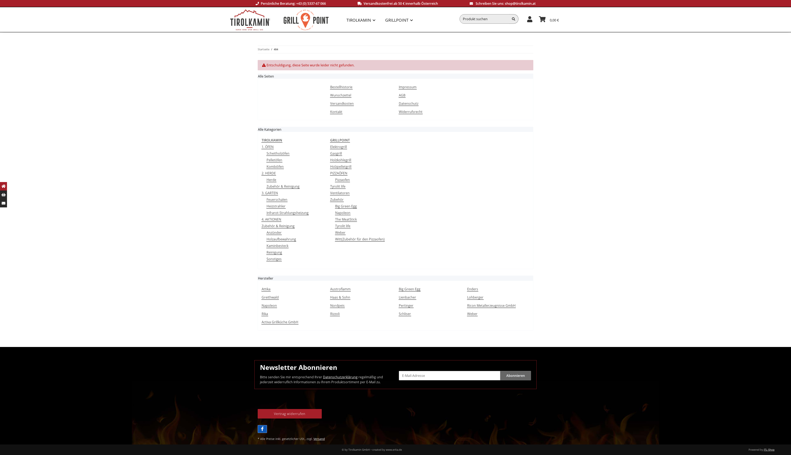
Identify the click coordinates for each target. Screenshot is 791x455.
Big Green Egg (346, 206)
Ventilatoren (340, 193)
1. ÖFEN (268, 147)
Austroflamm (340, 289)
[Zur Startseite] (3, 186)
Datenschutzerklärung (340, 377)
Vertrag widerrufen (289, 413)
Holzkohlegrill (340, 160)
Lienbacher (407, 297)
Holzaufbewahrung (281, 239)
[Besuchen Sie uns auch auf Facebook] (262, 429)
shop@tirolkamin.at (520, 3)
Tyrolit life (337, 186)
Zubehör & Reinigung (283, 186)
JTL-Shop (769, 449)
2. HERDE (269, 173)
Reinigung (274, 252)
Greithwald (270, 297)
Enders (472, 289)
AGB (402, 95)
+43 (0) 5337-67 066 (311, 3)
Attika (266, 289)
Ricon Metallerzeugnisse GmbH (491, 305)
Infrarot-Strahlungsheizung (288, 212)
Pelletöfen (274, 160)
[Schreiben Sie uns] (3, 203)
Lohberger (475, 297)
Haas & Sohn (340, 297)
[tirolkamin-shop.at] (257, 20)
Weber (340, 232)
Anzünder (274, 232)
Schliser (405, 314)
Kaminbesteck (277, 245)
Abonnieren (515, 375)
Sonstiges (274, 259)
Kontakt (336, 111)
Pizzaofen (342, 180)
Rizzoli (335, 314)
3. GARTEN (270, 193)
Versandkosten (342, 103)
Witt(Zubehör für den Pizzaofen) (360, 239)
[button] (530, 18)
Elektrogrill (338, 147)
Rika (265, 314)
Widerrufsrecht (410, 111)
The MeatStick (346, 219)
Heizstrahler (276, 206)
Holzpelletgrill (340, 166)
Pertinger (406, 305)
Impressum (408, 87)
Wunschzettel (340, 95)
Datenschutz (408, 103)
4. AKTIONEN (271, 219)
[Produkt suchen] (513, 19)
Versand (319, 439)
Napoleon (342, 212)
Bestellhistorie (341, 87)
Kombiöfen (275, 166)
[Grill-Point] (313, 20)
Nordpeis (337, 305)
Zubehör (337, 199)
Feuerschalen (277, 199)
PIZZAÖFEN (338, 173)
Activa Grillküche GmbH (280, 322)
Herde (271, 180)
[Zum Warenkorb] (3, 194)
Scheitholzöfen (278, 153)
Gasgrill (336, 153)
